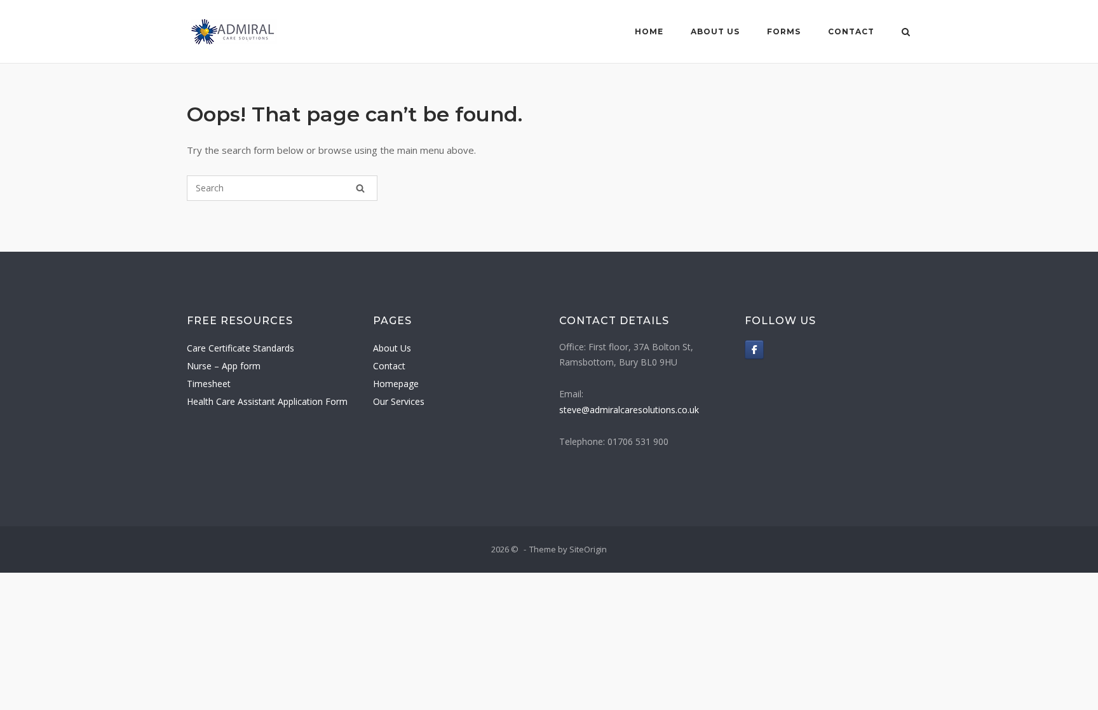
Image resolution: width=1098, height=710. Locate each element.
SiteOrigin (588, 549)
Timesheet (209, 384)
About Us (715, 31)
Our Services (398, 401)
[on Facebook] (754, 349)
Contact (851, 31)
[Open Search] (905, 33)
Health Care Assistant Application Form (267, 401)
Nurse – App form (224, 366)
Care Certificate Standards (240, 348)
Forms (784, 31)
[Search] (360, 188)
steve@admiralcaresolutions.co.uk (629, 410)
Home (649, 31)
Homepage (396, 384)
